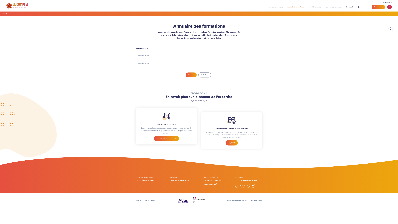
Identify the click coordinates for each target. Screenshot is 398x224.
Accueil (5, 13)
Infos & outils (349, 7)
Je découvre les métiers (146, 181)
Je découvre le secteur (276, 7)
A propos (138, 200)
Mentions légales (150, 200)
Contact (240, 177)
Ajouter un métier (144, 55)
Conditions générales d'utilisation (236, 200)
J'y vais (232, 143)
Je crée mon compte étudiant (247, 181)
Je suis (376, 7)
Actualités (174, 177)
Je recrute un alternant (333, 7)
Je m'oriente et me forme (295, 7)
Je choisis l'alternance (315, 7)
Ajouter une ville (143, 63)
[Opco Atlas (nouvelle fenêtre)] (183, 200)
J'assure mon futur (210, 177)
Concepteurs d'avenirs (211, 181)
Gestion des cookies (256, 200)
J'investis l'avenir (209, 184)
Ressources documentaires (180, 181)
